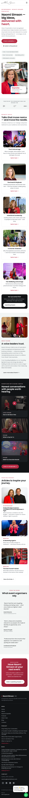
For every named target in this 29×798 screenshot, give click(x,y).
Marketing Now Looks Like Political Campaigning (10, 759)
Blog (2, 720)
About (3, 711)
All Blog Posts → (5, 770)
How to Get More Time (7, 739)
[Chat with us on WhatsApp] (26, 795)
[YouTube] (13, 783)
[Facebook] (6, 783)
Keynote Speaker (6, 713)
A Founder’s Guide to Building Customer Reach (14, 731)
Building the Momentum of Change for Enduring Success (12, 767)
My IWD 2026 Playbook (7, 765)
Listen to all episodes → (10, 466)
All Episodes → (5, 743)
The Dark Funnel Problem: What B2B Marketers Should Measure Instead (14, 756)
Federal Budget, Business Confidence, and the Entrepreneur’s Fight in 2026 (14, 750)
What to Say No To (6, 741)
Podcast (3, 716)
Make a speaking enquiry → (14, 682)
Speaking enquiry (10, 305)
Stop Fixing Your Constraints (9, 728)
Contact (3, 722)
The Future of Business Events (9, 762)
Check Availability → (9, 41)
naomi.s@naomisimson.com (9, 779)
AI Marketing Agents (7, 753)
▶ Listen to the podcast (10, 46)
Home (3, 709)
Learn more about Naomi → (11, 372)
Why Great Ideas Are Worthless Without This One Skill (13, 733)
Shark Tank (4, 718)
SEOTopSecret (5, 794)
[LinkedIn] (10, 783)
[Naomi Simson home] (8, 2)
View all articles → (8, 579)
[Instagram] (2, 783)
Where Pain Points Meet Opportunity (11, 736)
